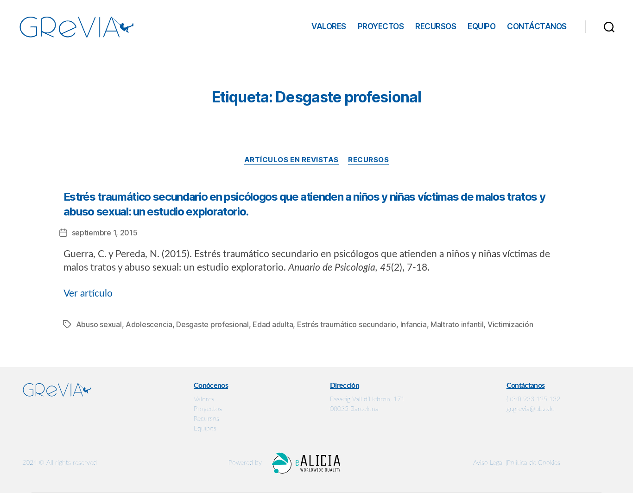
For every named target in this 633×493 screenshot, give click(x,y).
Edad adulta (273, 324)
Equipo (481, 26)
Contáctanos (537, 26)
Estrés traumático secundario (346, 324)
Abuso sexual (99, 324)
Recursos (435, 26)
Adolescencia (149, 324)
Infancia (413, 324)
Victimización (510, 324)
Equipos (205, 428)
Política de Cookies (533, 463)
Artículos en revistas (291, 160)
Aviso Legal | (490, 463)
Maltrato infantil (456, 324)
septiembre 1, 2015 (105, 232)
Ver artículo (88, 293)
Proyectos (381, 26)
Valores (328, 26)
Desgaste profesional (212, 324)
